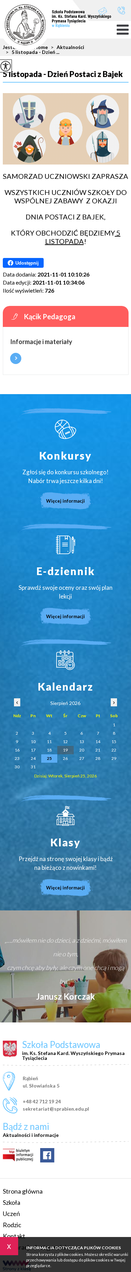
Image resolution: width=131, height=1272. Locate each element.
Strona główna (23, 1191)
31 (33, 766)
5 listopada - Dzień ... (32, 52)
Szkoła (11, 1202)
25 (49, 758)
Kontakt (14, 1236)
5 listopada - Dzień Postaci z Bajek (63, 74)
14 (97, 741)
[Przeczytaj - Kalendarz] (66, 660)
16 (17, 750)
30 (17, 766)
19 (65, 750)
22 (113, 750)
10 (33, 741)
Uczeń (11, 1213)
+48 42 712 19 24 (121, 10)
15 (113, 741)
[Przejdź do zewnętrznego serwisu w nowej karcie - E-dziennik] (66, 544)
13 (81, 741)
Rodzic (12, 1225)
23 (17, 758)
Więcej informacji (15, 358)
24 (33, 758)
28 (97, 758)
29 (113, 758)
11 (49, 741)
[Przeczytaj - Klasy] (66, 815)
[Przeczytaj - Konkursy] (66, 429)
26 (65, 758)
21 (97, 750)
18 (49, 750)
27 (81, 758)
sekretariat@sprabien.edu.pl (106, 10)
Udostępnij (27, 263)
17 (33, 750)
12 (65, 741)
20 (81, 750)
